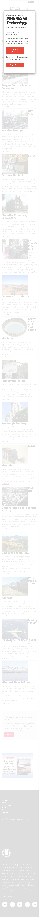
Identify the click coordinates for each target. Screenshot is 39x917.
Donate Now (15, 50)
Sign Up (13, 65)
